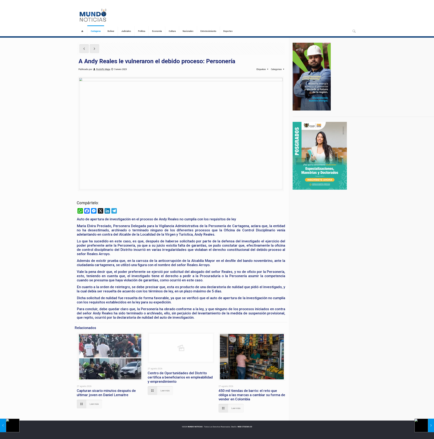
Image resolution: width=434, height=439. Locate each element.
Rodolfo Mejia (103, 69)
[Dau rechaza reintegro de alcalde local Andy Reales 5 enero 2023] (9, 425)
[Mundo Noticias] (92, 15)
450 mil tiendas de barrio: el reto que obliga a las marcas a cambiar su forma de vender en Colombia (252, 395)
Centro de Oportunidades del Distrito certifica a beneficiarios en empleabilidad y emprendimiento (180, 377)
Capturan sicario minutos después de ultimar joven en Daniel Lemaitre (106, 393)
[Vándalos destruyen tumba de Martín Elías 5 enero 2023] (424, 425)
